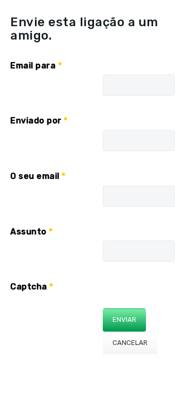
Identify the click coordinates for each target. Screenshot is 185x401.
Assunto (31, 231)
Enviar (124, 319)
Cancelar (130, 343)
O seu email (38, 176)
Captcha (31, 286)
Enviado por (39, 120)
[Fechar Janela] (60, 35)
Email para (36, 65)
